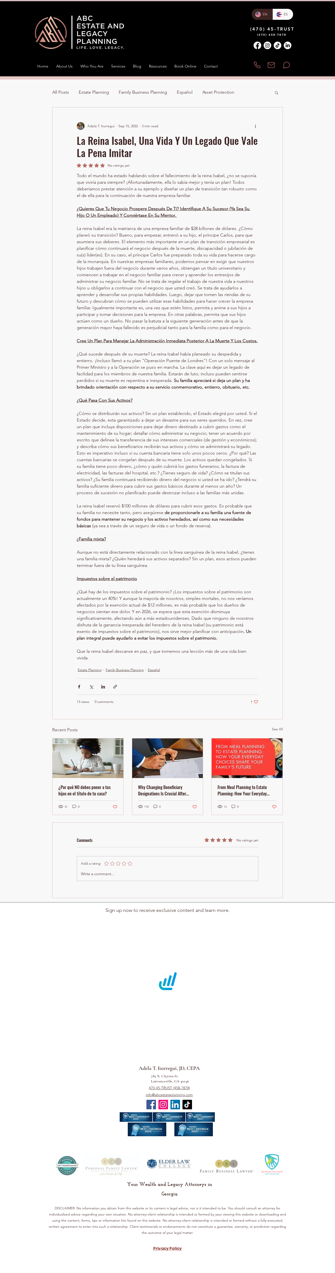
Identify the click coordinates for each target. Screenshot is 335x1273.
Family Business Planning (143, 92)
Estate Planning (94, 92)
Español (185, 92)
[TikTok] (277, 45)
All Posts (60, 92)
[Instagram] (267, 45)
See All (277, 729)
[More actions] (255, 126)
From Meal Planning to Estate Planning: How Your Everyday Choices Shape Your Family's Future (242, 790)
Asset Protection (218, 92)
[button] (276, 92)
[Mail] (271, 65)
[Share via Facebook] (79, 686)
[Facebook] (257, 45)
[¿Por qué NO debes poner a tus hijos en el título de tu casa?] (87, 758)
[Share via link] (115, 686)
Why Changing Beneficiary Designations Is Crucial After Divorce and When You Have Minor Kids (167, 790)
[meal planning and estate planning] (247, 758)
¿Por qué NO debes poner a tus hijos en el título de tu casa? (84, 790)
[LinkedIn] (287, 45)
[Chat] (286, 65)
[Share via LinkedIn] (103, 686)
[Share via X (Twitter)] (91, 686)
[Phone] (257, 65)
